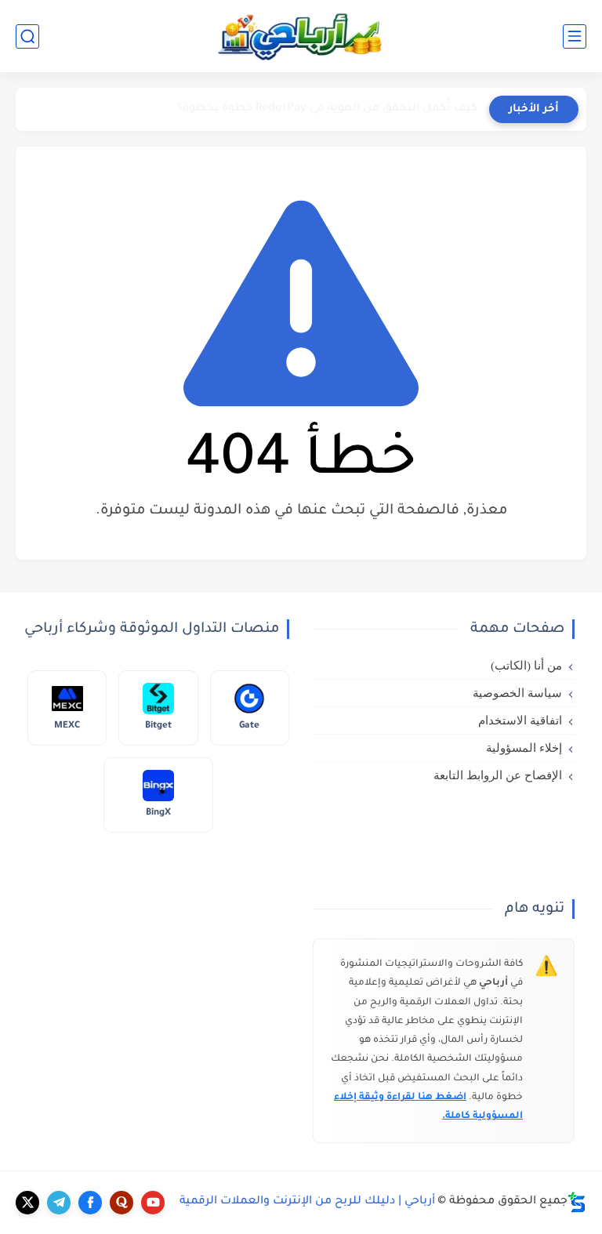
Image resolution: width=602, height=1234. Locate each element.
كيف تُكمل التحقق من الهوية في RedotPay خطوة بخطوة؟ (327, 109)
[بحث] (27, 36)
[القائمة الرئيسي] (574, 36)
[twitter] (27, 1202)
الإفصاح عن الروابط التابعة (497, 775)
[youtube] (153, 1202)
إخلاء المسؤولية (524, 748)
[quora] (121, 1202)
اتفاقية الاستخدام (520, 720)
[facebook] (90, 1202)
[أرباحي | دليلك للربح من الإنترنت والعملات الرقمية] (301, 36)
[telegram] (59, 1202)
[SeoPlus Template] (577, 1202)
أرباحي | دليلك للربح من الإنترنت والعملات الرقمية (307, 1202)
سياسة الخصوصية (517, 693)
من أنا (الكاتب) (526, 665)
